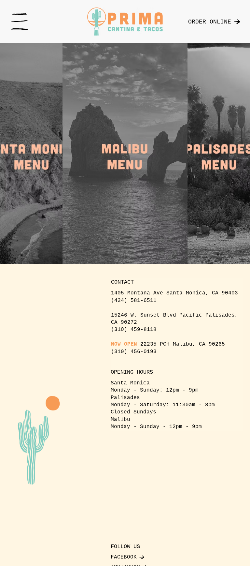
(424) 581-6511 (134, 301)
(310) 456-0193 (134, 352)
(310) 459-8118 (134, 330)
